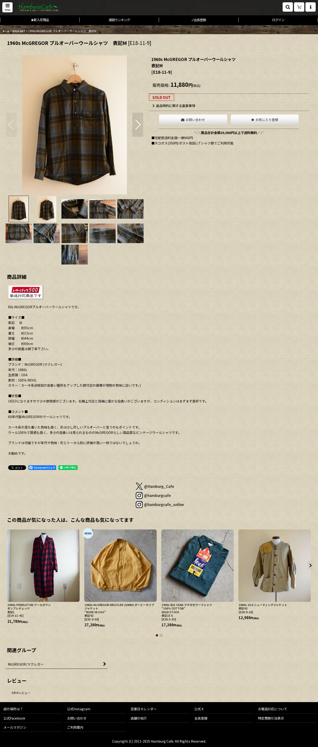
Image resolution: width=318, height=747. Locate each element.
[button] (7, 7)
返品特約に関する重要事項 (175, 105)
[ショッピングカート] (299, 7)
